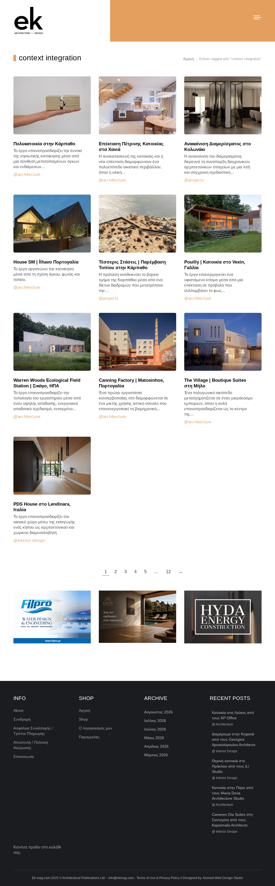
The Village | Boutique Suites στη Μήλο (215, 383)
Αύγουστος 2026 (158, 712)
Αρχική (84, 710)
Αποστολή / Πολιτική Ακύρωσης (30, 745)
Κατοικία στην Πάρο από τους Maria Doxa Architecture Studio (232, 792)
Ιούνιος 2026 (155, 729)
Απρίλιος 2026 (156, 746)
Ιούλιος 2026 (155, 720)
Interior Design (31, 540)
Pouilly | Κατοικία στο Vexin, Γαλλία (214, 265)
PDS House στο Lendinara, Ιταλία (42, 507)
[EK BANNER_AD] (52, 617)
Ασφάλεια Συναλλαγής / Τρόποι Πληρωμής (33, 731)
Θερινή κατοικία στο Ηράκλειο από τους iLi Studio (230, 766)
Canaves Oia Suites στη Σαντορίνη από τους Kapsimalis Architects (232, 819)
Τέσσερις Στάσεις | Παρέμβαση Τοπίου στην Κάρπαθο (132, 265)
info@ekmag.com (121, 878)
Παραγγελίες (89, 737)
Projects (196, 180)
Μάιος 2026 (154, 738)
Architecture (29, 174)
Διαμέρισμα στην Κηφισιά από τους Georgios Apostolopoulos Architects (233, 739)
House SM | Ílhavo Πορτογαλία (45, 262)
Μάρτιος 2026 (156, 755)
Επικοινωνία (23, 756)
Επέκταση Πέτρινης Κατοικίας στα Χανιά (131, 146)
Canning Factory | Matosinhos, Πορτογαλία (131, 383)
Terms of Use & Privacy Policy (158, 878)
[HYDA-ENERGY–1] (223, 617)
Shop (83, 719)
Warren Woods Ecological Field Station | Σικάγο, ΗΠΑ (46, 383)
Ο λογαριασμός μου (95, 728)
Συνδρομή (22, 719)
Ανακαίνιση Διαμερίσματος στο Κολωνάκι (217, 146)
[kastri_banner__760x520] (137, 617)
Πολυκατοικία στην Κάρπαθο (44, 143)
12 (168, 571)
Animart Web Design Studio (223, 878)
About (18, 710)
